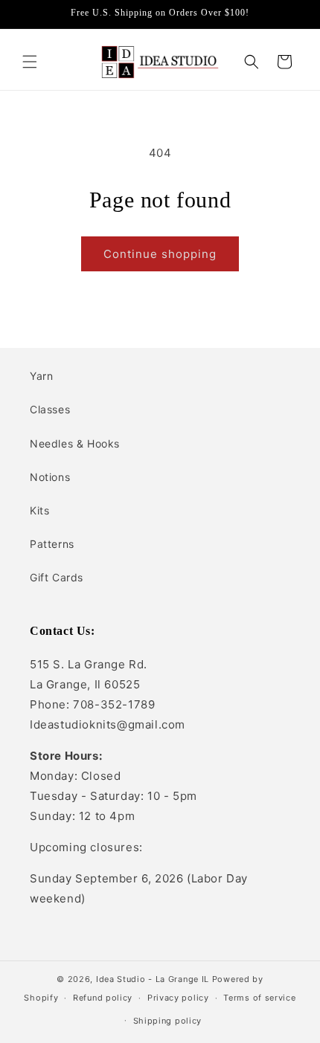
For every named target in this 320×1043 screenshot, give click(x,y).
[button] (29, 61)
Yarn (41, 375)
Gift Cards (56, 577)
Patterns (52, 543)
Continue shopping (160, 254)
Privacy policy (178, 997)
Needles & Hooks (75, 443)
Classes (50, 409)
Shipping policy (167, 1020)
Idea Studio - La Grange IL (152, 979)
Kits (39, 510)
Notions (50, 477)
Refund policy (102, 997)
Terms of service (259, 997)
